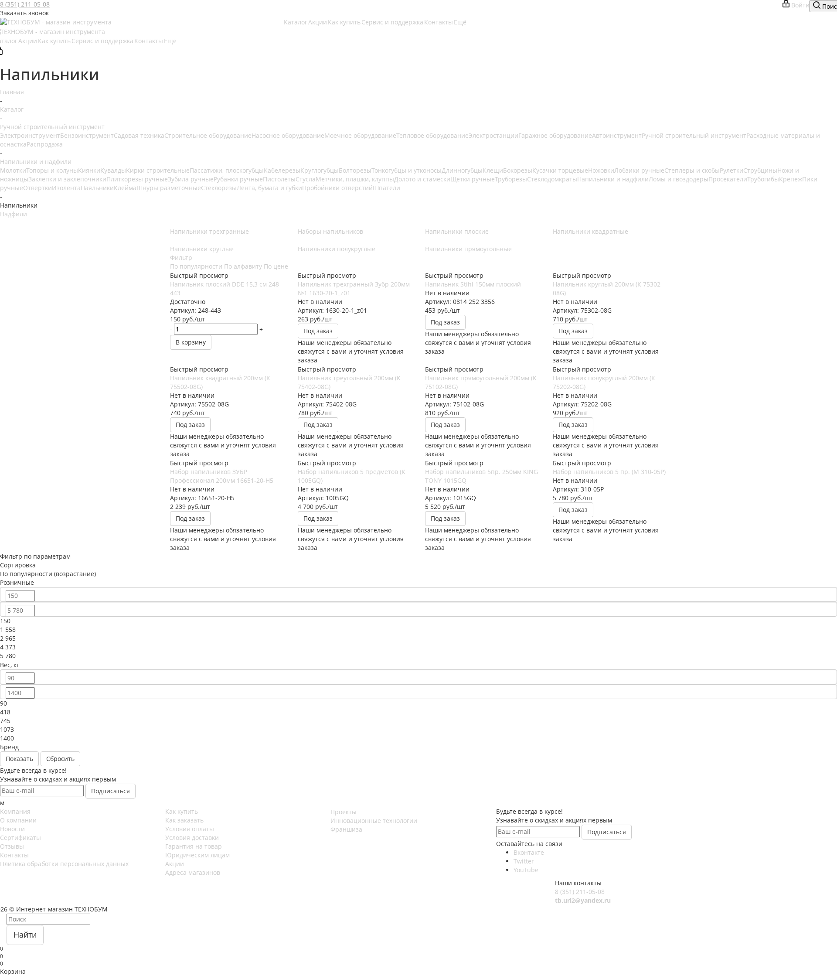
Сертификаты (20, 837)
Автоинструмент (617, 135)
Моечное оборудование (360, 135)
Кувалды (113, 170)
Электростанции (493, 135)
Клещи (493, 170)
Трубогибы (763, 179)
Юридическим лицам (197, 855)
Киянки (89, 170)
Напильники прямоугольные (468, 249)
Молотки (13, 170)
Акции (174, 864)
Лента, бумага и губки (269, 188)
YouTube (526, 870)
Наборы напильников (330, 231)
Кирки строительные (158, 170)
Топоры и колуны (52, 170)
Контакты (14, 855)
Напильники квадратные (590, 231)
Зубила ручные (191, 179)
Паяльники (97, 188)
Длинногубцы (462, 170)
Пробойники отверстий (337, 188)
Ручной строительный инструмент (694, 135)
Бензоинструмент (87, 135)
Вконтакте (529, 852)
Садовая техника (139, 135)
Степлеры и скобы (692, 170)
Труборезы (511, 179)
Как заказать (184, 820)
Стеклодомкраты (552, 179)
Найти (25, 934)
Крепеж (790, 179)
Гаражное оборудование (555, 135)
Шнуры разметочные (168, 188)
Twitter (524, 861)
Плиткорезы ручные (137, 179)
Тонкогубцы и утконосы (406, 170)
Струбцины (760, 170)
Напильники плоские (457, 231)
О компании (18, 820)
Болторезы (355, 170)
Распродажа (45, 144)
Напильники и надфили (613, 179)
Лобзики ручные (639, 170)
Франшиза (346, 829)
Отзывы (12, 846)
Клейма (125, 188)
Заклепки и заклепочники (67, 179)
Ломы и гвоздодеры (678, 179)
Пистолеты (279, 179)
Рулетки (731, 170)
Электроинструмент (30, 135)
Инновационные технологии (373, 820)
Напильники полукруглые (336, 249)
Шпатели (386, 188)
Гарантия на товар (193, 846)
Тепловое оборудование (432, 135)
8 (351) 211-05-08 (25, 4)
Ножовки (601, 170)
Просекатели (727, 179)
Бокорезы (517, 170)
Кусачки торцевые (560, 170)
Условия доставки (192, 837)
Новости (12, 829)
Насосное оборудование (288, 135)
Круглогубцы (319, 170)
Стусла (306, 179)
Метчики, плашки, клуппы (355, 179)
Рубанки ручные (238, 179)
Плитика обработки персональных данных (64, 864)
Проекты (343, 812)
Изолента (66, 188)
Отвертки (37, 188)
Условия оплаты (189, 829)
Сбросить (60, 758)
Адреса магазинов (192, 872)
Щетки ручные (472, 179)
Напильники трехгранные (209, 231)
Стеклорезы (219, 188)
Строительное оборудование (208, 135)
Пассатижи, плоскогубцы (227, 170)
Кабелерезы (282, 170)
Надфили (13, 214)
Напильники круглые (202, 249)
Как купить (181, 811)
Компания (15, 811)
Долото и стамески (422, 179)
